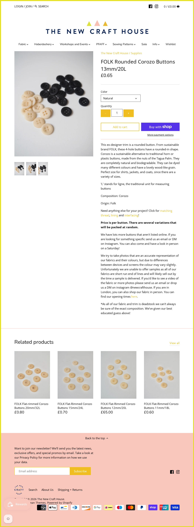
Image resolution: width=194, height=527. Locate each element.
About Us (47, 490)
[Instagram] (156, 6)
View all (175, 343)
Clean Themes (37, 502)
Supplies (136, 53)
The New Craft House (114, 53)
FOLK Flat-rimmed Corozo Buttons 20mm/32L (31, 406)
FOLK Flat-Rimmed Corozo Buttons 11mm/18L (161, 406)
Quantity (106, 106)
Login (18, 6)
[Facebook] (150, 6)
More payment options (160, 134)
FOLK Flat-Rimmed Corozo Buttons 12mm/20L (118, 406)
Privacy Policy (29, 457)
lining (114, 215)
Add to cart (120, 127)
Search (33, 490)
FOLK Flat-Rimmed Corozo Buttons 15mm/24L (75, 406)
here (134, 296)
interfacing (131, 215)
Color (104, 91)
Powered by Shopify (59, 502)
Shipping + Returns (70, 490)
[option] (19, 168)
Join (29, 6)
